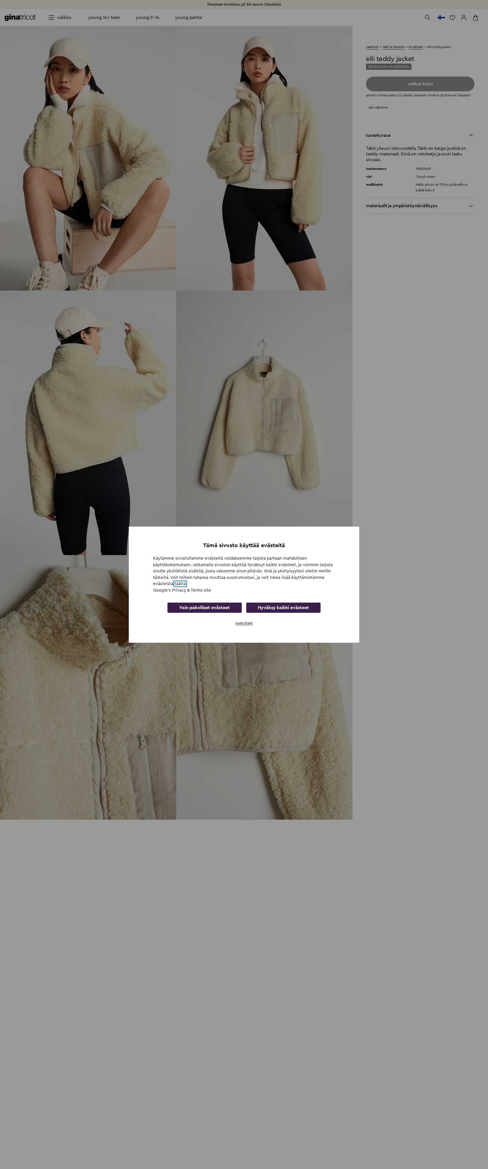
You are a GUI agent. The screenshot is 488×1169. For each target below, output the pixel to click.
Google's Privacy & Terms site (182, 590)
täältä (180, 584)
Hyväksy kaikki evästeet (283, 607)
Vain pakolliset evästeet (204, 607)
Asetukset (244, 623)
